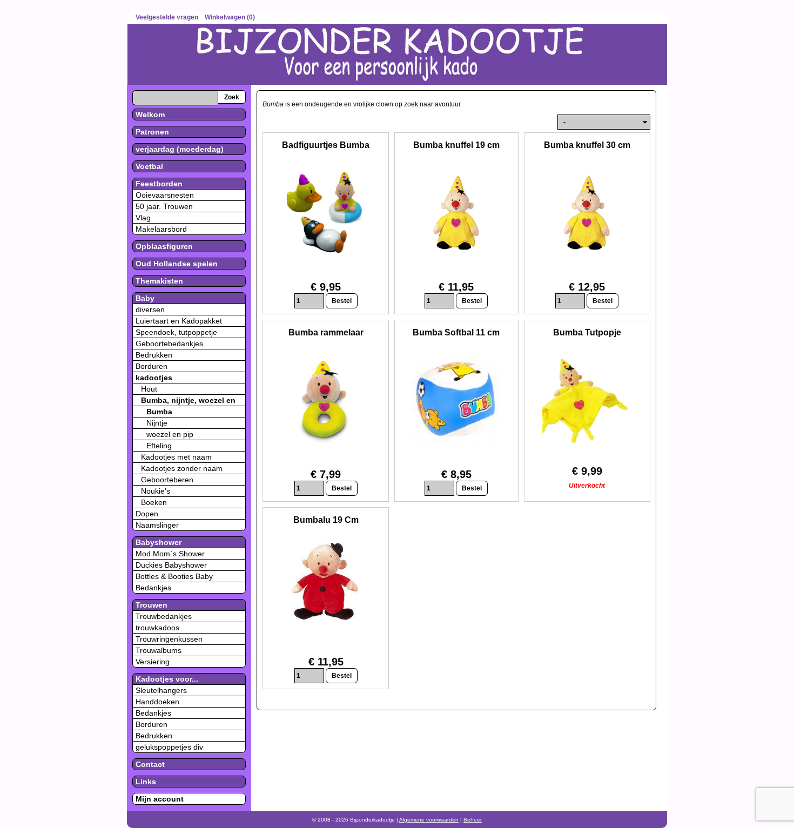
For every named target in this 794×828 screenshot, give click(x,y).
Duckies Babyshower (171, 565)
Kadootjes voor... (167, 679)
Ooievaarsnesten (165, 195)
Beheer (472, 820)
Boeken (154, 502)
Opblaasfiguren (164, 246)
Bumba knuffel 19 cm (456, 145)
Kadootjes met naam (176, 457)
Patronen (152, 131)
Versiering (153, 661)
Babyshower (158, 542)
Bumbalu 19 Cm (326, 519)
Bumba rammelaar (326, 332)
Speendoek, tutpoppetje (176, 332)
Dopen (147, 513)
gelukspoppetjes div (169, 747)
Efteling (159, 445)
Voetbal (149, 166)
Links (146, 781)
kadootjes (154, 377)
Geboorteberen (167, 479)
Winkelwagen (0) (230, 17)
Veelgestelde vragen (167, 17)
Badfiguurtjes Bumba (325, 145)
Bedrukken (154, 355)
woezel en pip (169, 434)
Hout (149, 389)
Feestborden (159, 183)
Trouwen (151, 605)
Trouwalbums (158, 650)
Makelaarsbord (161, 229)
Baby (145, 298)
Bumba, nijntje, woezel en (188, 400)
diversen (150, 309)
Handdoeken (157, 701)
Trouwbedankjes (164, 616)
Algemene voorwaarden (429, 820)
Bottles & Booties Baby (174, 576)
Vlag (143, 217)
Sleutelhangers (161, 690)
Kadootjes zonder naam (182, 468)
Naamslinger (157, 525)
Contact (150, 764)
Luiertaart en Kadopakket (179, 321)
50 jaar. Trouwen (164, 206)
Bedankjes (153, 587)
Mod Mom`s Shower (170, 553)
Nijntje (156, 423)
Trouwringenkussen (169, 639)
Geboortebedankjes (169, 343)
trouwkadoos (157, 627)
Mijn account (160, 799)
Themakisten (159, 281)
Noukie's (155, 491)
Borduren (151, 366)
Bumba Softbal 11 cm (456, 332)
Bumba (159, 411)
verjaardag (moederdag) (180, 149)
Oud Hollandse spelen (177, 263)
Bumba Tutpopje (587, 332)
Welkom (150, 114)
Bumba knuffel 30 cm (587, 145)
